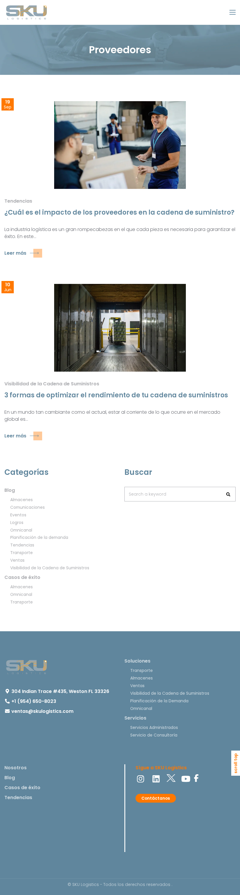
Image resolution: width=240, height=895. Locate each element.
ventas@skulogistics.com (42, 711)
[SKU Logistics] (26, 12)
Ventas (17, 560)
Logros (16, 522)
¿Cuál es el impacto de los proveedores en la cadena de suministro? (119, 212)
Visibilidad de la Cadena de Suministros (51, 383)
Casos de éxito (22, 577)
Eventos (18, 515)
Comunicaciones (27, 507)
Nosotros (15, 767)
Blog (9, 490)
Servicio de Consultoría (153, 735)
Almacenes (21, 500)
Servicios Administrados (154, 727)
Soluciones (137, 661)
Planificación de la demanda (39, 537)
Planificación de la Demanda (159, 701)
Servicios (135, 718)
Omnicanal (21, 530)
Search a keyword (147, 494)
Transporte (21, 553)
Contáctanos (155, 798)
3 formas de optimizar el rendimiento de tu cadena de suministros (116, 395)
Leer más (15, 253)
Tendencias (18, 201)
